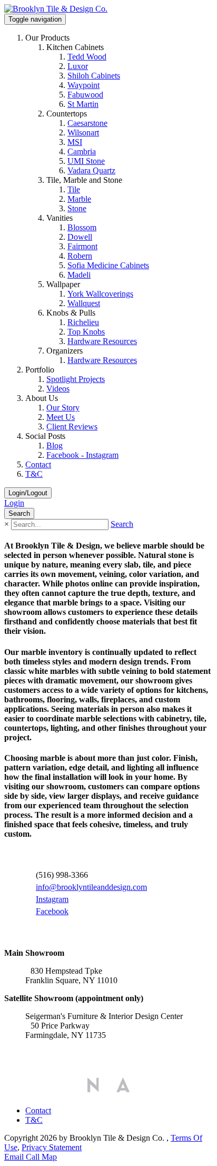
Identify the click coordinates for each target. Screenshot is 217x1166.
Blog (54, 445)
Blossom (81, 227)
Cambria (81, 151)
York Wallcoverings (100, 293)
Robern (79, 255)
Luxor (77, 66)
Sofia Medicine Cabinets (108, 265)
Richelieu (83, 322)
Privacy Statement (52, 1147)
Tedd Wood (86, 56)
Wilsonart (83, 132)
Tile (73, 189)
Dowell (79, 236)
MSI (74, 142)
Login (14, 502)
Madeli (79, 274)
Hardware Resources (102, 341)
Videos (58, 388)
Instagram (52, 899)
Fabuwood (85, 94)
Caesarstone (87, 123)
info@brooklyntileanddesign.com (91, 887)
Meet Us (60, 417)
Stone (76, 208)
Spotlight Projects (75, 379)
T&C (34, 473)
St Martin (82, 104)
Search (122, 524)
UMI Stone (86, 160)
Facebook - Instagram (82, 454)
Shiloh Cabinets (93, 75)
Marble (79, 198)
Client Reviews (71, 426)
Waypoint (83, 85)
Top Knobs (86, 331)
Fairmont (82, 246)
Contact (38, 464)
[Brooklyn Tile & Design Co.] (55, 8)
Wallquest (83, 303)
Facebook (52, 911)
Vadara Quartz (91, 170)
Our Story (63, 407)
